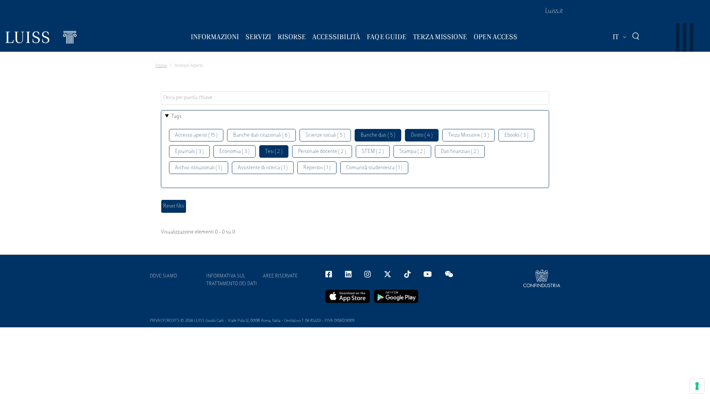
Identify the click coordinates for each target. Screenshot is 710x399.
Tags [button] (176, 116)
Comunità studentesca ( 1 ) (374, 168)
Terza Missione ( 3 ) (468, 135)
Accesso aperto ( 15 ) (196, 135)
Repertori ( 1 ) (317, 168)
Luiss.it (554, 11)
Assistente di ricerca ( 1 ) (263, 168)
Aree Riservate (280, 276)
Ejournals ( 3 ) (189, 151)
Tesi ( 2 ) (274, 151)
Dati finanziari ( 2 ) (460, 151)
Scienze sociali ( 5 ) (325, 135)
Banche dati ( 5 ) (378, 135)
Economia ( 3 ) (234, 151)
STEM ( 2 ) (373, 151)
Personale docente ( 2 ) (322, 151)
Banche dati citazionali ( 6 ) (261, 135)
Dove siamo (163, 276)
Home (161, 66)
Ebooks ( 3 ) (516, 135)
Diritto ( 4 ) (422, 135)
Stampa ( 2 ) (412, 151)
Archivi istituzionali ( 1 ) (198, 168)
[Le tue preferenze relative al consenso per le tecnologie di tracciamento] (697, 386)
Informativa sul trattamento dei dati (231, 280)
